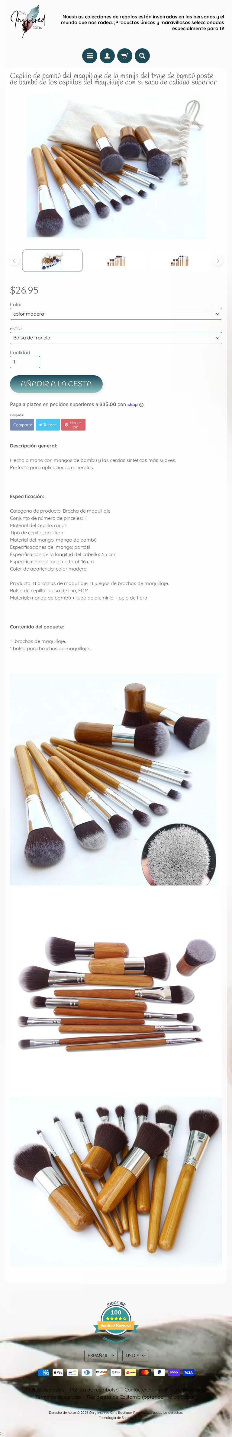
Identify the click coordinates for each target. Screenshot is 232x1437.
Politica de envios (45, 1390)
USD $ (132, 1356)
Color (16, 304)
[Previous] (14, 260)
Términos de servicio (58, 1397)
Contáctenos (139, 1390)
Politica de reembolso (94, 1390)
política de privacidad (183, 1390)
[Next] (217, 260)
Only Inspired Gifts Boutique (110, 1412)
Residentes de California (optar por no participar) (142, 1397)
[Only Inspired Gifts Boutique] (27, 22)
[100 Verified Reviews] (116, 1346)
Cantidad (20, 352)
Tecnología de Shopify (116, 1418)
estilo (16, 328)
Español (98, 1356)
